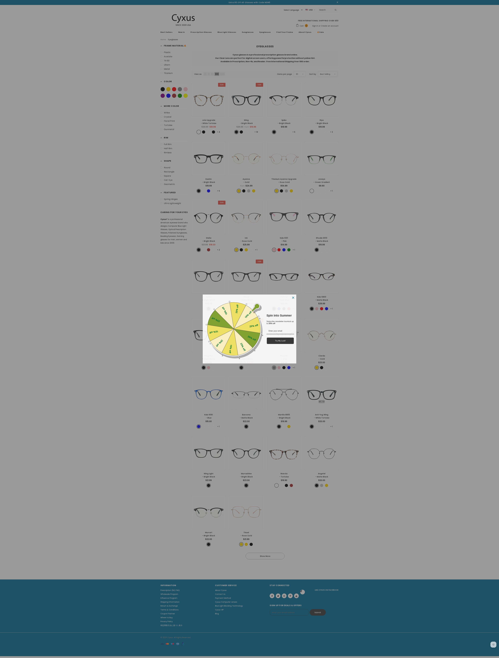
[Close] (293, 298)
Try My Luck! (280, 341)
